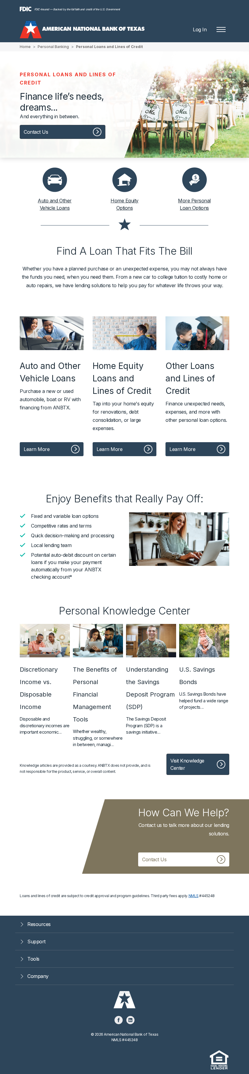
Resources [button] (39, 924)
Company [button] (38, 976)
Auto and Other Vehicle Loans (54, 204)
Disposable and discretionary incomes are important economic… (45, 700)
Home (25, 46)
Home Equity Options (124, 204)
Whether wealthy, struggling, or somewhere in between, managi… (97, 706)
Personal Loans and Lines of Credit (109, 46)
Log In (199, 29)
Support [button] (36, 941)
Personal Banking (53, 46)
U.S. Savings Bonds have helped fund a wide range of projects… (203, 688)
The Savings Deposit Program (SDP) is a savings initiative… (150, 700)
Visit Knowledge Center (187, 764)
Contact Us (36, 132)
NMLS (194, 895)
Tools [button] (33, 959)
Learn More (36, 449)
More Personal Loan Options (194, 204)
